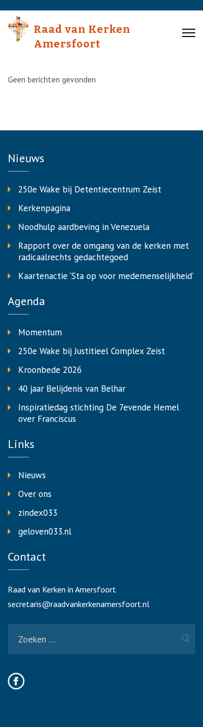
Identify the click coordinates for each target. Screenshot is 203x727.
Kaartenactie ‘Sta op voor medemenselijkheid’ (106, 276)
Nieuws (32, 475)
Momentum (40, 332)
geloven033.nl (44, 531)
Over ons (35, 494)
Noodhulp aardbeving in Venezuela (83, 227)
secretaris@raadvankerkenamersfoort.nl (78, 604)
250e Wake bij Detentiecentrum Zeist (89, 189)
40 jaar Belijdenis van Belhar (71, 388)
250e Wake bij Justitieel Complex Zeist (91, 351)
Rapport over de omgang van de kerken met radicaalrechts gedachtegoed (103, 251)
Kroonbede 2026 (50, 369)
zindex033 (37, 512)
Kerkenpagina (44, 208)
